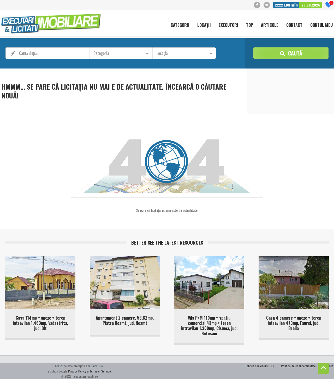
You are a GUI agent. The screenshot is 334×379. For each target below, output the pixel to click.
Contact (294, 25)
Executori (228, 25)
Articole (269, 25)
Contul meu (321, 25)
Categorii (180, 25)
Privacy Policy (77, 371)
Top (249, 25)
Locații (204, 25)
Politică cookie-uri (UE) (259, 366)
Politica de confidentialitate (298, 366)
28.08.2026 (310, 5)
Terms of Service (100, 371)
